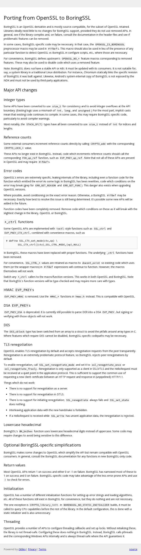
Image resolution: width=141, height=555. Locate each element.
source (133, 549)
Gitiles (22, 549)
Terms (42, 549)
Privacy (32, 549)
